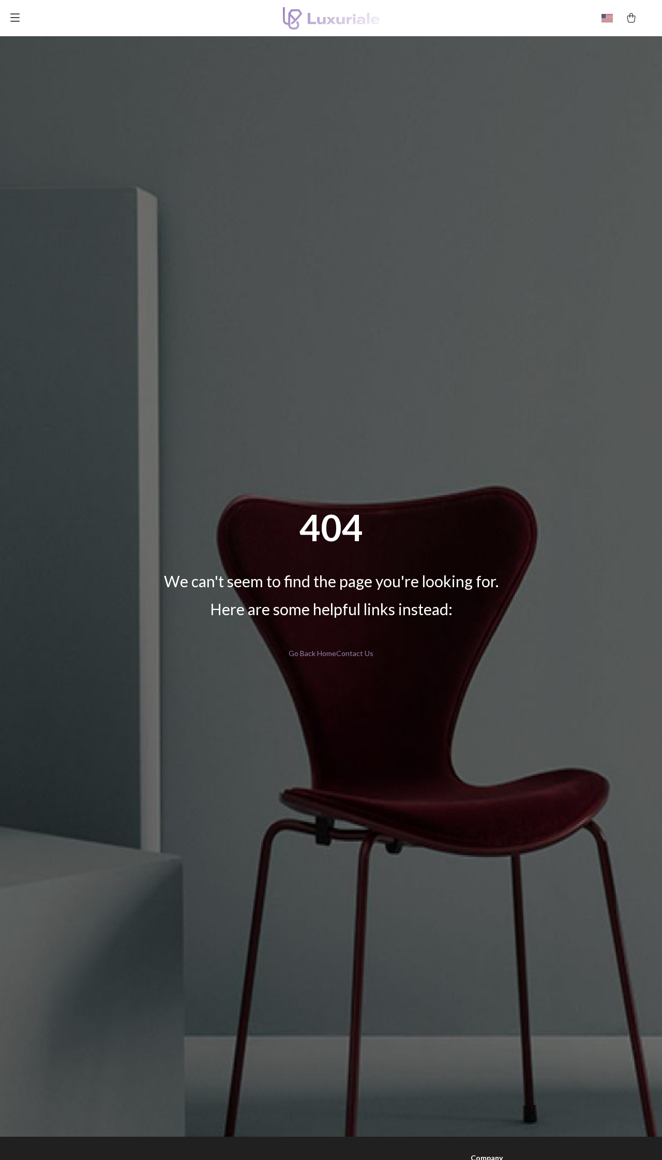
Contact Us (354, 653)
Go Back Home (312, 653)
